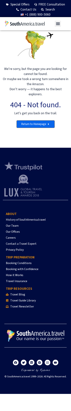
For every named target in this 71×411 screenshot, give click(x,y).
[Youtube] (55, 362)
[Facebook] (16, 362)
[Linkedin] (31, 362)
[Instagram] (47, 362)
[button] (58, 24)
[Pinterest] (39, 362)
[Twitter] (24, 362)
